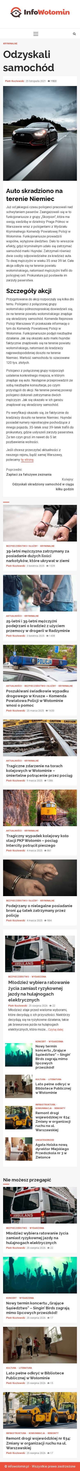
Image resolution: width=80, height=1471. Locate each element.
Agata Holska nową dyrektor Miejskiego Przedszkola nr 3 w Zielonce (18, 1149)
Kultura (40, 1079)
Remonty (59, 1108)
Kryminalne (10, 43)
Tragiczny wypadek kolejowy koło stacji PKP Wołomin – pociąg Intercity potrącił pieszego (40, 808)
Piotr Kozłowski (15, 81)
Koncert (41, 1042)
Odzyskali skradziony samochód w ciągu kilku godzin (43, 484)
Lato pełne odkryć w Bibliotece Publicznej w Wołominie (18, 1086)
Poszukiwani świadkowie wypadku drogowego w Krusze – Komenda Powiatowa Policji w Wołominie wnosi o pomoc (40, 663)
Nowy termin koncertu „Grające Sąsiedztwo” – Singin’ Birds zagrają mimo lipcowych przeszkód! (18, 1055)
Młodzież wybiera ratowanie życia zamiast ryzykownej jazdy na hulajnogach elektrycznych (40, 954)
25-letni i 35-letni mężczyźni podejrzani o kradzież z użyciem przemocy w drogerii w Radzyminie (40, 593)
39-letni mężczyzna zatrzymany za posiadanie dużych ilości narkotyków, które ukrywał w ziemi (40, 523)
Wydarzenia (39, 977)
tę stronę (27, 460)
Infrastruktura (45, 1105)
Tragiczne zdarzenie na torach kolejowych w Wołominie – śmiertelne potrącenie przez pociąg (40, 738)
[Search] (74, 34)
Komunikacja (43, 1108)
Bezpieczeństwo (19, 977)
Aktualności (14, 616)
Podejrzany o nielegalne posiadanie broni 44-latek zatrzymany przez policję (40, 878)
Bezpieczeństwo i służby (22, 546)
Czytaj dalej (55, 1029)
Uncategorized (44, 1140)
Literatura (54, 1079)
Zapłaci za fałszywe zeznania (28, 472)
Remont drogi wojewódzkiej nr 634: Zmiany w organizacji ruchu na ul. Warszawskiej (18, 1117)
